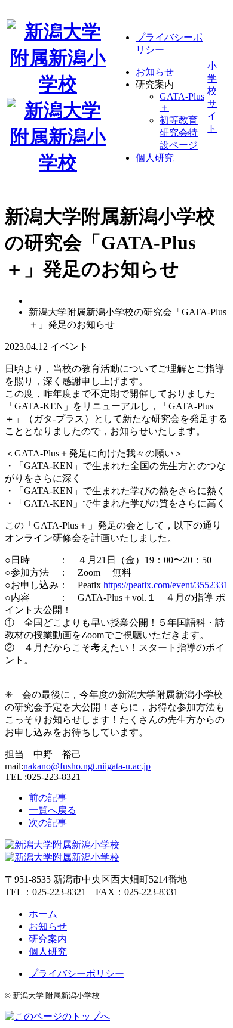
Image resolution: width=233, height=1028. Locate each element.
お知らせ (155, 72)
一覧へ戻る (52, 810)
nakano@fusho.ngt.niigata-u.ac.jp (87, 766)
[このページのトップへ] (57, 1016)
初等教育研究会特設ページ (179, 132)
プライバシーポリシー (76, 973)
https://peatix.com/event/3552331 (165, 585)
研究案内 (48, 939)
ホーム (43, 914)
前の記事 (48, 798)
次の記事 (48, 823)
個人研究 (155, 158)
